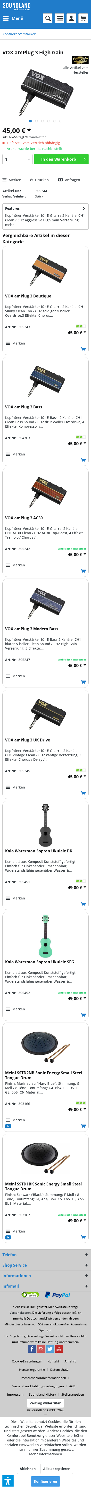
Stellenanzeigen (72, 1394)
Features (12, 208)
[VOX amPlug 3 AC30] (45, 492)
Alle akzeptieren (56, 1468)
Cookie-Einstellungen (27, 1361)
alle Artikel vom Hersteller (76, 70)
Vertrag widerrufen (45, 1403)
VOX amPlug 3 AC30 (24, 518)
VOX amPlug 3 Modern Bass (31, 628)
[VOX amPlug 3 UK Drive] (45, 714)
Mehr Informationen (45, 1454)
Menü (17, 18)
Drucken (42, 179)
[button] (8, 1481)
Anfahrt (70, 1361)
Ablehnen (28, 1468)
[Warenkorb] (83, 18)
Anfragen (72, 179)
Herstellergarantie (32, 1369)
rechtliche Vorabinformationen (43, 1378)
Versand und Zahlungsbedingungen (38, 1386)
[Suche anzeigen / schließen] (47, 18)
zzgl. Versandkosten (32, 137)
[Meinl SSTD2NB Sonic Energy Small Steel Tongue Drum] (45, 1047)
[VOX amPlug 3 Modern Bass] (45, 603)
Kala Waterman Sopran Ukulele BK (38, 851)
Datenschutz (59, 1369)
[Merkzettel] (59, 18)
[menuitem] (13, 18)
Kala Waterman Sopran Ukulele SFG (39, 962)
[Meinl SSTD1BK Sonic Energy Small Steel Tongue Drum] (45, 1158)
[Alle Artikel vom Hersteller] (80, 60)
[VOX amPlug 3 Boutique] (45, 270)
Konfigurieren (45, 1481)
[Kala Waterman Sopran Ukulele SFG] (45, 936)
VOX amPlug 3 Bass (23, 407)
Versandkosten (20, 1313)
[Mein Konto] (71, 18)
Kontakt (53, 1361)
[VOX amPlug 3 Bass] (45, 381)
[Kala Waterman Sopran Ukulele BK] (45, 825)
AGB (72, 1386)
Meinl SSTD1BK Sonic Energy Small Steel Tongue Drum (43, 1186)
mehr (9, 224)
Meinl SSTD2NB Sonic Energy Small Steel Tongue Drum (43, 1075)
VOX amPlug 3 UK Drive (27, 740)
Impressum (15, 1394)
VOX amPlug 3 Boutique (28, 296)
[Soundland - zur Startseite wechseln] (16, 6)
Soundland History (42, 1394)
